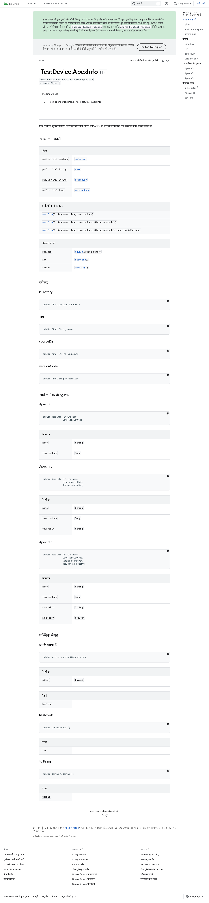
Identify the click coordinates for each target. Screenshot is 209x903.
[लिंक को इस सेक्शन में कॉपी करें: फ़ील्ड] (51, 283)
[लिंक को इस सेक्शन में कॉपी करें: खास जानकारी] (64, 139)
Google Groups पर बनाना (83, 879)
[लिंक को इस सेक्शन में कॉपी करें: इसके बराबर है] (60, 645)
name (77, 169)
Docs (29, 3)
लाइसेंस (45, 896)
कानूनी (35, 896)
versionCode (82, 190)
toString (80, 267)
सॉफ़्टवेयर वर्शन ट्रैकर (149, 879)
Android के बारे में (12, 896)
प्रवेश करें (201, 3)
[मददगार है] (163, 60)
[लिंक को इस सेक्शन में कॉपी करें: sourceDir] (56, 342)
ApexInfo (47, 214)
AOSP (41, 60)
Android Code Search (55, 3)
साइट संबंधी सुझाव (68, 896)
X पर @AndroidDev (81, 859)
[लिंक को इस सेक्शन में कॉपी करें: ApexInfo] (55, 404)
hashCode (80, 259)
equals (79, 251)
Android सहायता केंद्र (150, 854)
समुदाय (26, 896)
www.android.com (150, 864)
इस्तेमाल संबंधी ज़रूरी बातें (14, 859)
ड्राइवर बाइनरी (9, 879)
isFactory (80, 159)
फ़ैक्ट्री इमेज (8, 874)
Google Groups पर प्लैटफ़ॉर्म (84, 874)
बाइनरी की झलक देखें (12, 869)
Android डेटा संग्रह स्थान (14, 854)
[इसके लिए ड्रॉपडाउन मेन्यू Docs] (36, 3)
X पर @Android (79, 854)
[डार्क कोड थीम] (168, 301)
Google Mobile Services (152, 869)
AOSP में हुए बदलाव (133, 30)
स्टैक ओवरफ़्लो (147, 874)
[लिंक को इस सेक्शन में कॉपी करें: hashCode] (57, 715)
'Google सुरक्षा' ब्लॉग (80, 869)
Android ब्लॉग (78, 864)
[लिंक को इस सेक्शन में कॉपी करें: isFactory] (55, 292)
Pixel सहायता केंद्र (148, 859)
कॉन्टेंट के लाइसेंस (71, 828)
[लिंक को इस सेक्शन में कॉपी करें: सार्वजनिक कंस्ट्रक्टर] (73, 395)
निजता (54, 896)
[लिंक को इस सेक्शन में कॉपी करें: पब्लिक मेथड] (61, 635)
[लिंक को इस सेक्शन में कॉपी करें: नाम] (47, 317)
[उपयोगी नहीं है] (167, 60)
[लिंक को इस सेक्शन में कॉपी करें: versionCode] (61, 366)
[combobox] (146, 3)
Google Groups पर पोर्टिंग (83, 884)
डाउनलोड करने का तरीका (14, 864)
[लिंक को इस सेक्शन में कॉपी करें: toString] (54, 762)
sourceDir (81, 179)
